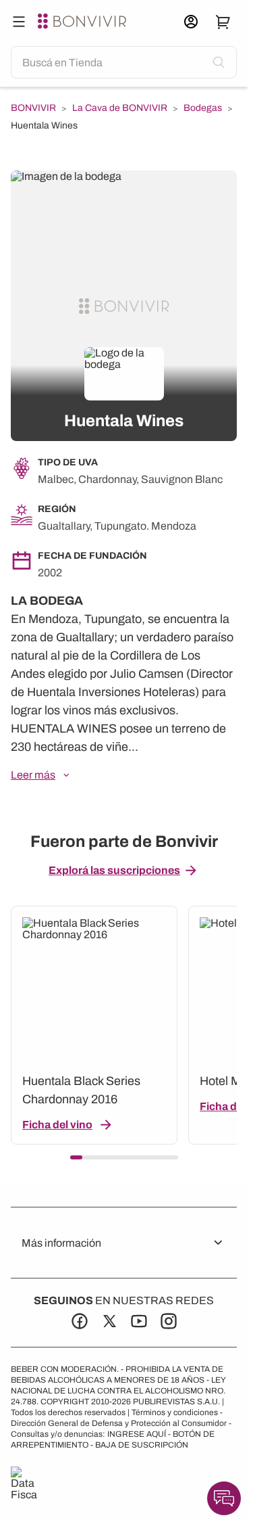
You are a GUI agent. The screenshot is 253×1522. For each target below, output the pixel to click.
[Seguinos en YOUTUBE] (139, 1321)
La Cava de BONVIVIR (119, 108)
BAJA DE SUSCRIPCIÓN (141, 1445)
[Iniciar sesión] (190, 21)
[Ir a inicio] (84, 22)
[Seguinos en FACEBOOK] (79, 1321)
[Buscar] (19, 22)
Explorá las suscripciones (114, 870)
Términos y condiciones (175, 1412)
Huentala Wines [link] (44, 125)
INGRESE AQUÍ (136, 1434)
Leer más (33, 775)
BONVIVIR (33, 108)
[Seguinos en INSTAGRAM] (168, 1321)
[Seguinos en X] (109, 1321)
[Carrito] (223, 21)
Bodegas (203, 108)
